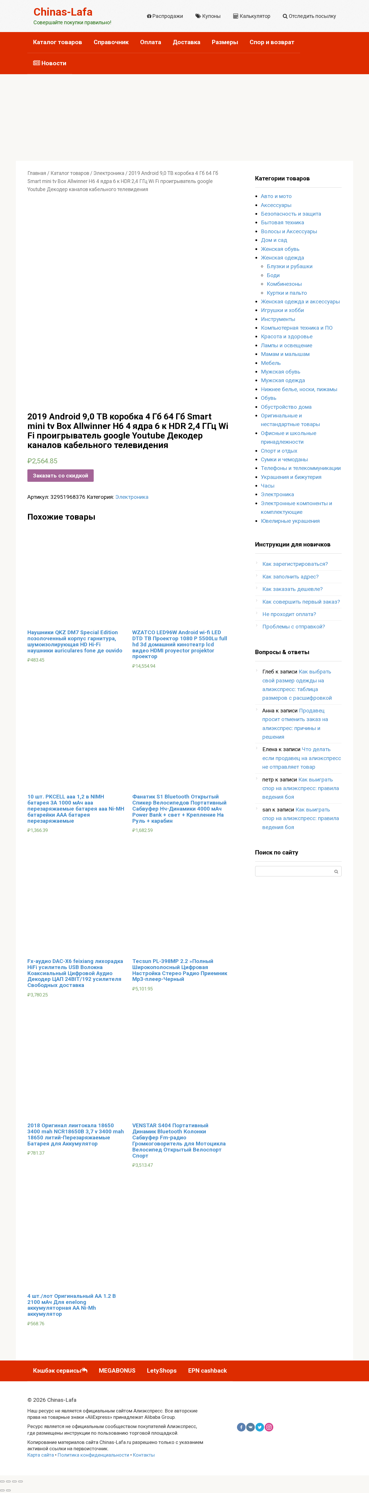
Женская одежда (282, 257)
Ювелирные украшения (290, 521)
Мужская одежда (283, 380)
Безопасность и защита (291, 213)
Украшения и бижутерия (291, 477)
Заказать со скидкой (60, 475)
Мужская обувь (280, 371)
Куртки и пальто (287, 293)
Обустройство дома (286, 407)
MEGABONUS (117, 1370)
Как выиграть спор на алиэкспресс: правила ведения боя (300, 788)
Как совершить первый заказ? (301, 601)
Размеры (225, 42)
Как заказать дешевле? (292, 589)
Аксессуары (276, 205)
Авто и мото (276, 196)
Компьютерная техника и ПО (297, 327)
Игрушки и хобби (282, 310)
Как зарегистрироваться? (295, 564)
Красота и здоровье (286, 336)
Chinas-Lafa (63, 12)
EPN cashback (207, 1370)
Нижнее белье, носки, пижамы (299, 389)
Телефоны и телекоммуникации (301, 468)
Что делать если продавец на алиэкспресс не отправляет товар (301, 758)
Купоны (211, 16)
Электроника (108, 173)
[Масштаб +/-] (20, 1481)
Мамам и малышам (285, 354)
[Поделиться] (8, 1481)
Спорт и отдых (279, 450)
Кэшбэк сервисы (57, 1370)
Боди (273, 275)
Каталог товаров (57, 42)
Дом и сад (274, 240)
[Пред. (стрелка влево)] (2, 1490)
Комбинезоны (284, 284)
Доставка (186, 42)
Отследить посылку (312, 16)
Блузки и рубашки (289, 266)
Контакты (144, 1455)
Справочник (111, 42)
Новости (53, 63)
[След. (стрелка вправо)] (8, 1490)
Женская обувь (280, 249)
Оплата (150, 42)
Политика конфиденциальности (93, 1455)
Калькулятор (254, 16)
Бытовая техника (282, 222)
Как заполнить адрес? (290, 576)
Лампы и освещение (286, 345)
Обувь (268, 398)
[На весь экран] (14, 1481)
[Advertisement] (184, 117)
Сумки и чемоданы (284, 459)
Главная (36, 173)
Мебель (271, 363)
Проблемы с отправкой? (293, 626)
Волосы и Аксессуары (289, 231)
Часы (267, 485)
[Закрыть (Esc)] (2, 1481)
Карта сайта (40, 1455)
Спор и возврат (272, 42)
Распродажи (167, 16)
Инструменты (278, 319)
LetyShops (162, 1370)
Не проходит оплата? (289, 614)
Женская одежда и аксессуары (300, 301)
